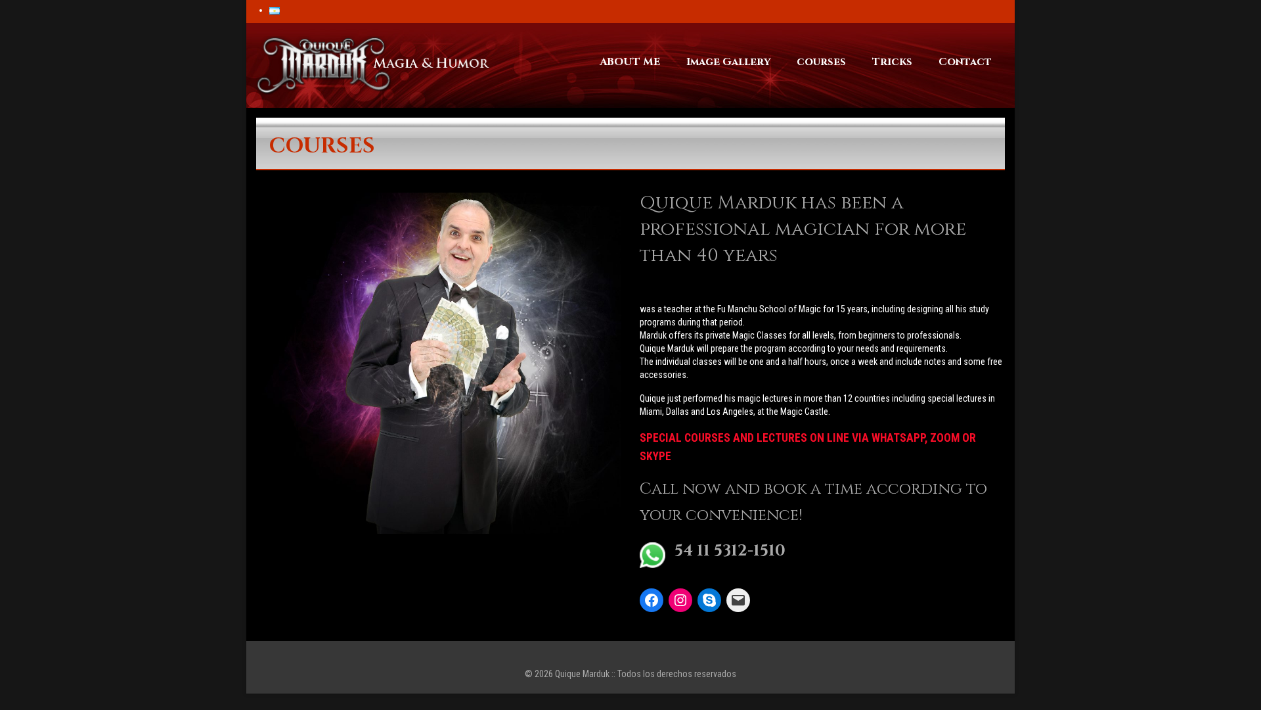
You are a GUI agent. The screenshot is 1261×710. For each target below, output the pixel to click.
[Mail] (738, 600)
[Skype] (709, 600)
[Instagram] (680, 600)
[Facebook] (651, 600)
